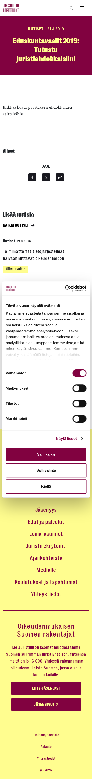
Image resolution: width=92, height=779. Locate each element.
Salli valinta (46, 470)
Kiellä (46, 486)
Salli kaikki (46, 454)
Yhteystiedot (46, 594)
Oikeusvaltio (16, 269)
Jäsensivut (45, 704)
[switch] (79, 388)
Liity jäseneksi (46, 688)
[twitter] (46, 177)
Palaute (46, 746)
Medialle (46, 570)
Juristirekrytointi (46, 546)
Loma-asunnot (46, 533)
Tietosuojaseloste (46, 735)
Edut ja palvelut (46, 521)
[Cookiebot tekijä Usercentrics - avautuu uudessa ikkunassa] (65, 288)
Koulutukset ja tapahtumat (46, 582)
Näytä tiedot (66, 438)
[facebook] (32, 177)
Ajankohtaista (46, 558)
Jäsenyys (46, 509)
